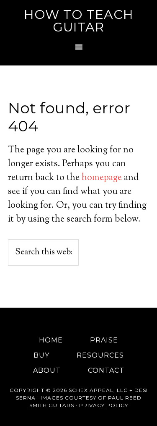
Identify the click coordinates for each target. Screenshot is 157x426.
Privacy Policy (103, 405)
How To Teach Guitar (79, 21)
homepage (102, 178)
